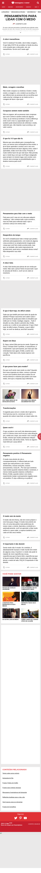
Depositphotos (18, 825)
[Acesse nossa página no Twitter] (16, 818)
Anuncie (37, 824)
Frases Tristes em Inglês (10, 783)
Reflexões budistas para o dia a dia (13, 797)
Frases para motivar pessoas (11, 787)
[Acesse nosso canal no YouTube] (25, 818)
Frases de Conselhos (9, 807)
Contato (31, 824)
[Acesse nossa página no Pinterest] (20, 818)
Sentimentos (31, 12)
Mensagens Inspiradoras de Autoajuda (14, 792)
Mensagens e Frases (18, 12)
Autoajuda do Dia (7, 778)
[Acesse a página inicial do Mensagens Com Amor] (21, 3)
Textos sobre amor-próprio (10, 773)
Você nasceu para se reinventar (12, 802)
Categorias (5, 12)
